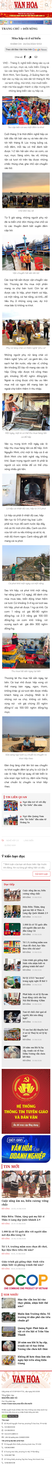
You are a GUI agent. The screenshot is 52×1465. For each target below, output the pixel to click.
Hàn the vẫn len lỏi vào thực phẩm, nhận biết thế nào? (33, 1303)
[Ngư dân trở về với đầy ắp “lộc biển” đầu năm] (11, 805)
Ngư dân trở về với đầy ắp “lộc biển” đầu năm (33, 803)
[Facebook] (25, 57)
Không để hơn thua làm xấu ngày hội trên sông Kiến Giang (34, 1360)
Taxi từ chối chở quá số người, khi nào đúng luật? (34, 1015)
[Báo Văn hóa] (26, 4)
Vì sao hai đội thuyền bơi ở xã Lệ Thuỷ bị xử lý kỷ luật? (35, 1033)
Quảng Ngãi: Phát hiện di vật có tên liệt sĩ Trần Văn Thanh (33, 1331)
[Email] (36, 57)
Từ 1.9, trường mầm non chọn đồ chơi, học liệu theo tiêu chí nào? (35, 945)
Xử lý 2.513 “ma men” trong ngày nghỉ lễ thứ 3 (35, 979)
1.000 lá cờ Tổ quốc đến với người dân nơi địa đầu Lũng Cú (35, 928)
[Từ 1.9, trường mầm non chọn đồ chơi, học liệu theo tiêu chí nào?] (12, 947)
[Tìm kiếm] (46, 5)
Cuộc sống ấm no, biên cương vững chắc (34, 892)
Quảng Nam (10, 845)
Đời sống (27, 897)
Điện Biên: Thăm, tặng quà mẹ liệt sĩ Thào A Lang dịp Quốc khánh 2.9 (35, 910)
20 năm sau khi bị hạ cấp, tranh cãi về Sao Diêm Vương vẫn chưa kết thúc (34, 1052)
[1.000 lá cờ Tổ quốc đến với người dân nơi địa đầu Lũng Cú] (12, 929)
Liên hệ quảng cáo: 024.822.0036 (17, 1437)
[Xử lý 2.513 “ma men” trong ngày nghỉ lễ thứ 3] (12, 982)
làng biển (28, 840)
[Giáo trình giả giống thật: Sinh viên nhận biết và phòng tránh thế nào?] (12, 964)
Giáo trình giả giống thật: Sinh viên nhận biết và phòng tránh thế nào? (35, 963)
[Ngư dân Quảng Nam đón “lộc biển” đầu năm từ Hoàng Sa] (11, 820)
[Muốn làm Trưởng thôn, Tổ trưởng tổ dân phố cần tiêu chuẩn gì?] (9, 1317)
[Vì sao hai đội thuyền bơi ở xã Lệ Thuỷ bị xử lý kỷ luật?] (12, 1034)
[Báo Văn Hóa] (26, 1379)
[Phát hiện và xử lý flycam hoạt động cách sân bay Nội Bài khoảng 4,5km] (12, 999)
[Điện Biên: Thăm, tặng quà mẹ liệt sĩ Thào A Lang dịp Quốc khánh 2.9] (12, 911)
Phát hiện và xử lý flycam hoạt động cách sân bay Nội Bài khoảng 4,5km (35, 997)
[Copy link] (30, 57)
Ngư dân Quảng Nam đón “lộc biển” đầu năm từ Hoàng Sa (33, 819)
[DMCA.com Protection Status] (10, 1416)
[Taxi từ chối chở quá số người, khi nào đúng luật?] (12, 1016)
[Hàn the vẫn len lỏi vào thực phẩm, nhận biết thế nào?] (9, 1303)
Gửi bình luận (41, 874)
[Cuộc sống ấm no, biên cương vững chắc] (12, 895)
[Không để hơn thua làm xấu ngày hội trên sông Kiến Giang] (9, 1360)
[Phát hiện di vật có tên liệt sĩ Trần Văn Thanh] (9, 1331)
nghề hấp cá (12, 840)
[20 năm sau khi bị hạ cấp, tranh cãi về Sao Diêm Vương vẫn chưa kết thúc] (12, 1052)
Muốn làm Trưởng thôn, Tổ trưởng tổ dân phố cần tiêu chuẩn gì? (34, 1317)
